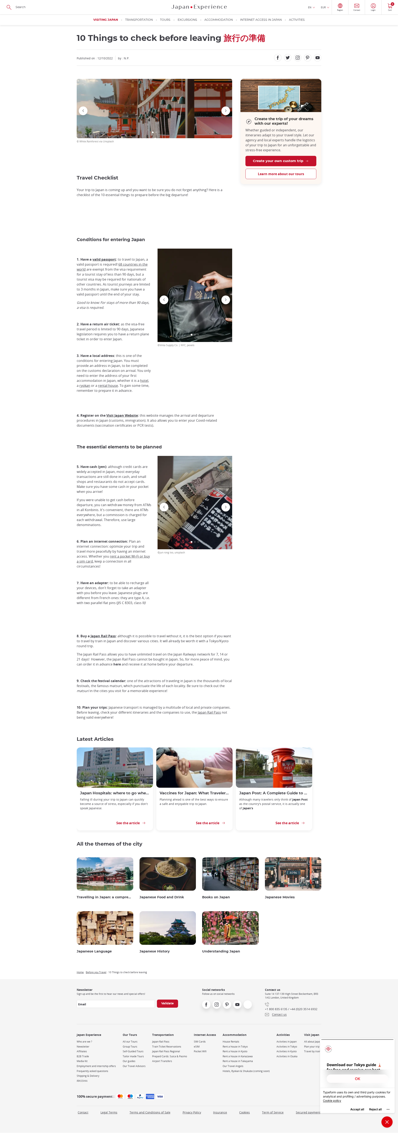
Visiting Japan (105, 19)
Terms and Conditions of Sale (150, 1112)
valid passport (104, 259)
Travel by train (312, 1051)
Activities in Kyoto (287, 1051)
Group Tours (130, 1046)
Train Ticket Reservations (166, 1046)
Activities (297, 19)
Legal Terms (109, 1112)
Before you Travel (96, 972)
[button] (153, 132)
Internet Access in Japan (261, 19)
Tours (165, 19)
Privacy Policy (192, 1112)
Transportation (139, 19)
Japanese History (155, 951)
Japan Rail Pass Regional (166, 1051)
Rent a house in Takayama (238, 1061)
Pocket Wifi (200, 1051)
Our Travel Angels (233, 1066)
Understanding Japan (221, 951)
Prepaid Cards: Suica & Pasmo (169, 1056)
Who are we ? (84, 1041)
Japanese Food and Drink (162, 897)
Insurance (220, 1112)
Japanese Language (94, 951)
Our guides (129, 1061)
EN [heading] (309, 7)
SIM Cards (200, 1041)
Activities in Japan (287, 1041)
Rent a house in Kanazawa (238, 1056)
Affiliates (82, 1051)
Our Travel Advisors (134, 1066)
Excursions (187, 19)
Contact (83, 1112)
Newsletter (83, 1046)
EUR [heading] (323, 7)
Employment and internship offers (96, 1066)
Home (80, 972)
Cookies (244, 1112)
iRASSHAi (82, 1080)
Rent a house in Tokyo (235, 1046)
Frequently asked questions (92, 1071)
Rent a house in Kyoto (235, 1051)
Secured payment (308, 1112)
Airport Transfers (162, 1061)
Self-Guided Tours (133, 1051)
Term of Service (273, 1112)
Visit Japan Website (122, 415)
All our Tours (130, 1041)
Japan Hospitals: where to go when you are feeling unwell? (115, 793)
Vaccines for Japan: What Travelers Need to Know (194, 793)
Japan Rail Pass (160, 1041)
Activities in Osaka (287, 1056)
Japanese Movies (280, 897)
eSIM (197, 1046)
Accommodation (218, 19)
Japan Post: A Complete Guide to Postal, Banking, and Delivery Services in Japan (274, 793)
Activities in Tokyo (287, 1046)
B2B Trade (83, 1056)
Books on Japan (216, 897)
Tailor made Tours (133, 1056)
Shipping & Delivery (88, 1075)
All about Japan (312, 1041)
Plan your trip (311, 1046)
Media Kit (82, 1061)
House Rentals (231, 1041)
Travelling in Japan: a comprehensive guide (105, 897)
